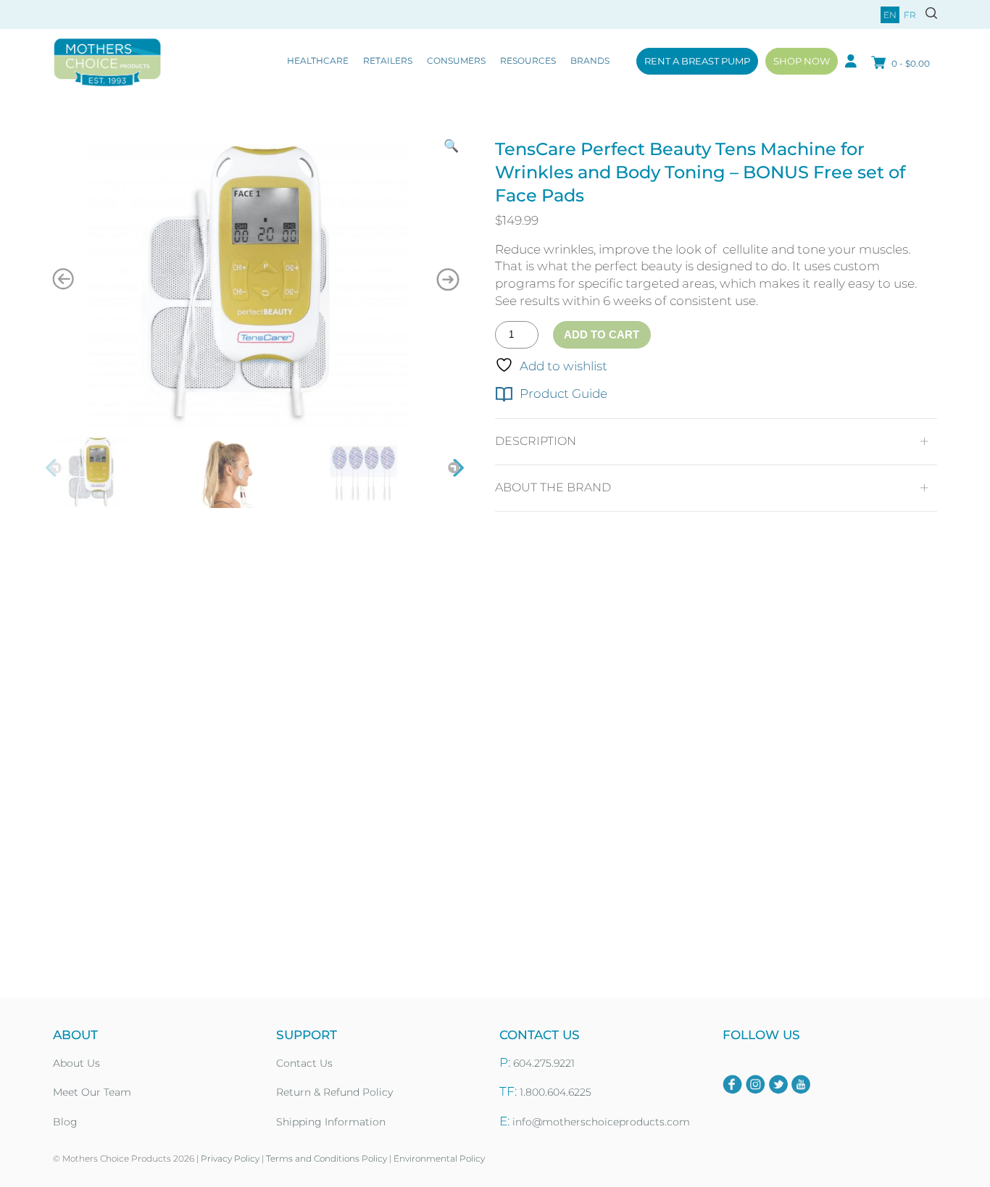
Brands (590, 60)
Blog (65, 1121)
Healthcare (318, 60)
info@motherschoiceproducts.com (601, 1121)
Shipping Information (331, 1121)
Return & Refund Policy (334, 1092)
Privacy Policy (230, 1158)
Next (455, 468)
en (890, 14)
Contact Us (304, 1063)
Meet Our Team (92, 1092)
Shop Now (801, 61)
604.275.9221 (544, 1063)
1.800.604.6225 (555, 1092)
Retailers (387, 60)
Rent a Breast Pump (697, 61)
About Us (76, 1063)
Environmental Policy (439, 1158)
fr (910, 14)
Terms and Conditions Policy (326, 1158)
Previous (55, 468)
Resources (528, 60)
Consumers (456, 60)
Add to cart (601, 334)
